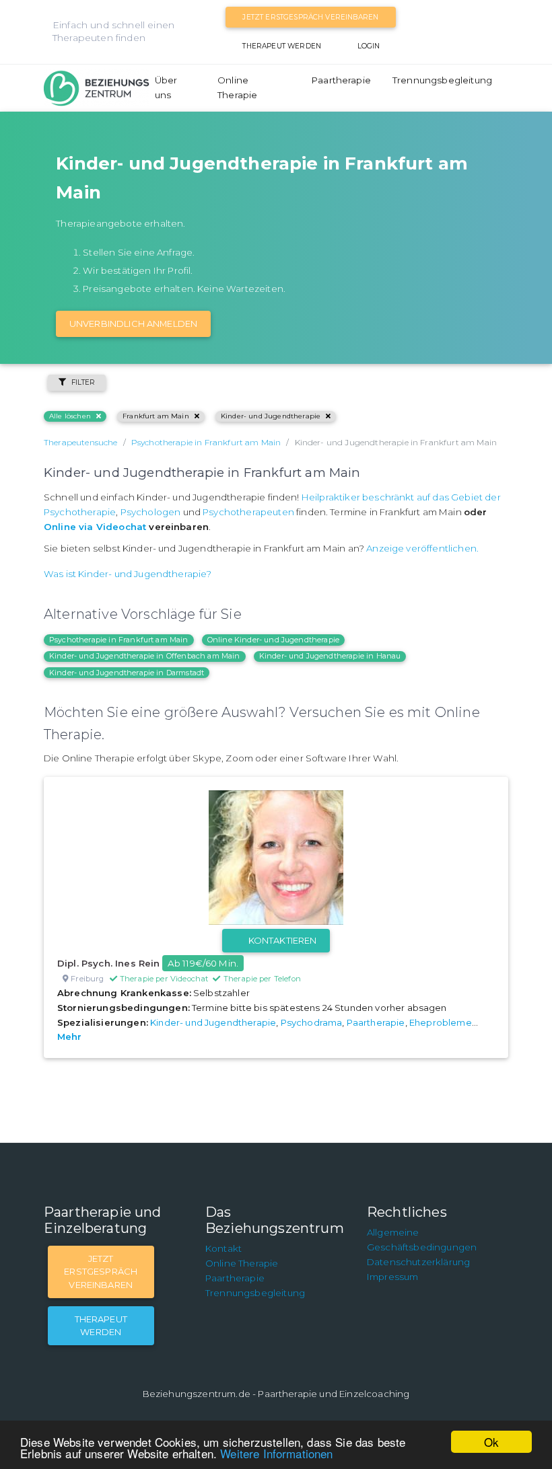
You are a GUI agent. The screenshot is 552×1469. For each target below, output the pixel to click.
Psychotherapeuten (248, 511)
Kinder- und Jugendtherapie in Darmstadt (126, 672)
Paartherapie (341, 80)
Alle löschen (70, 416)
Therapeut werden (281, 46)
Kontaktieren (282, 940)
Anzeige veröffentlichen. (422, 548)
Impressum (392, 1276)
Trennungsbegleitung (442, 80)
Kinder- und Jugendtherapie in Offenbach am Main (144, 656)
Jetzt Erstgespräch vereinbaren (310, 17)
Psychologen (150, 511)
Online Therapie (237, 87)
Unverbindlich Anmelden (133, 323)
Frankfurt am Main (156, 416)
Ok (491, 1441)
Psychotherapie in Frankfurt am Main (118, 639)
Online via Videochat (95, 526)
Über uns (166, 87)
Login (368, 46)
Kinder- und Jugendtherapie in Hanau (330, 656)
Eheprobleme (440, 1022)
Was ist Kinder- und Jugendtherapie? (128, 573)
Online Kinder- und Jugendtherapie (273, 639)
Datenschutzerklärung (418, 1261)
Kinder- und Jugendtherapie (270, 416)
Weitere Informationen (276, 1453)
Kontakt (223, 1248)
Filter (83, 382)
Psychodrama (312, 1022)
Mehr (69, 1036)
